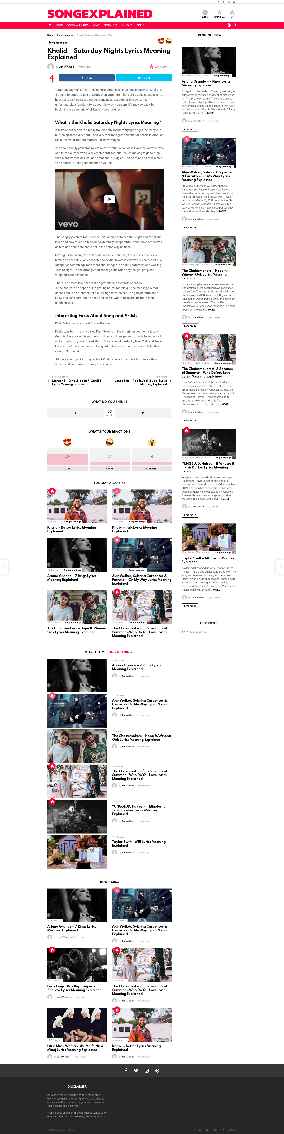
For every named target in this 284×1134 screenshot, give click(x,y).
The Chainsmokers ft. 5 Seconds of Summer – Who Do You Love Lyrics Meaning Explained (139, 632)
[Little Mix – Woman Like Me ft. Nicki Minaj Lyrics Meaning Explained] (77, 1025)
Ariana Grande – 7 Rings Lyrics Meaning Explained (71, 577)
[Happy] (168, 41)
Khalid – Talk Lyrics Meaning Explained (134, 529)
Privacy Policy (230, 1130)
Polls (140, 25)
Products (111, 25)
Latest (205, 17)
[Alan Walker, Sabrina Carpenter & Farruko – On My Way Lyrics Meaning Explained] (142, 555)
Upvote (75, 413)
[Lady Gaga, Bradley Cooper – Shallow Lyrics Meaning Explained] (77, 965)
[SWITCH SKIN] (229, 25)
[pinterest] (234, 2)
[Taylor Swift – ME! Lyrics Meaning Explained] (77, 852)
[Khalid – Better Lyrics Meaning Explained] (77, 506)
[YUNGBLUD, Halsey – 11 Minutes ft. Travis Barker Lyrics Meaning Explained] (77, 817)
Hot (232, 17)
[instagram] (228, 2)
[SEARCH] (235, 25)
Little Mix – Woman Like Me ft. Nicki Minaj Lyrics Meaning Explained (75, 1048)
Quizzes (126, 25)
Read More (190, 129)
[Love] (161, 41)
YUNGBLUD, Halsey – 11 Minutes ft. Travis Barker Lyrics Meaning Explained (139, 810)
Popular (219, 17)
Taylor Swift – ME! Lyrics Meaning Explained (139, 843)
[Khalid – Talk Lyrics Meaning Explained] (142, 506)
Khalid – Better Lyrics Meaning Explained (71, 529)
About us (198, 1130)
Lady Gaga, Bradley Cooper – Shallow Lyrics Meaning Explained (74, 988)
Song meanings (78, 25)
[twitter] (223, 2)
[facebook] (218, 2)
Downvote (143, 413)
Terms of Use (212, 1130)
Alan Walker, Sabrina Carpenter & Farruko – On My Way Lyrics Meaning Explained (142, 579)
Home (59, 25)
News (96, 25)
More (210, 113)
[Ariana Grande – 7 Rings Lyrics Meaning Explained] (77, 555)
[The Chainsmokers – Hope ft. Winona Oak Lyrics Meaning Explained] (77, 607)
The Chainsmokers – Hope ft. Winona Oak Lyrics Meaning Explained (76, 630)
